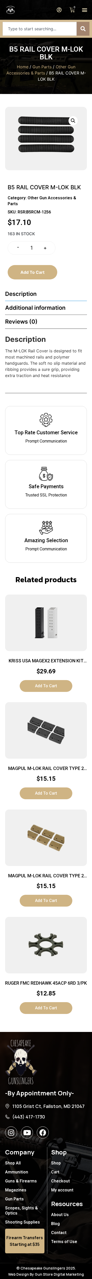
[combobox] (40, 29)
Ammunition (16, 1172)
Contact (58, 1232)
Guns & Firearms (21, 1181)
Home (22, 66)
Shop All (13, 1163)
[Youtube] (27, 1132)
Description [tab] (21, 293)
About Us (60, 1214)
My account (62, 1190)
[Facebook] (43, 1132)
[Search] (83, 29)
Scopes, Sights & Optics (21, 1211)
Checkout (60, 1181)
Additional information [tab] (35, 307)
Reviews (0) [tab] (21, 321)
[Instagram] (11, 1132)
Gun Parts (42, 66)
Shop (56, 1163)
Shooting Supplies (22, 1222)
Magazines (15, 1190)
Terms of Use (64, 1241)
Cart (55, 1172)
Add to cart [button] (46, 685)
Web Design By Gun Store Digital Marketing (46, 1274)
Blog (55, 1223)
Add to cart (32, 272)
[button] (84, 10)
